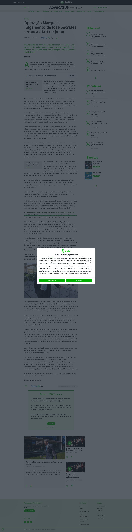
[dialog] (66, 266)
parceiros (52, 257)
